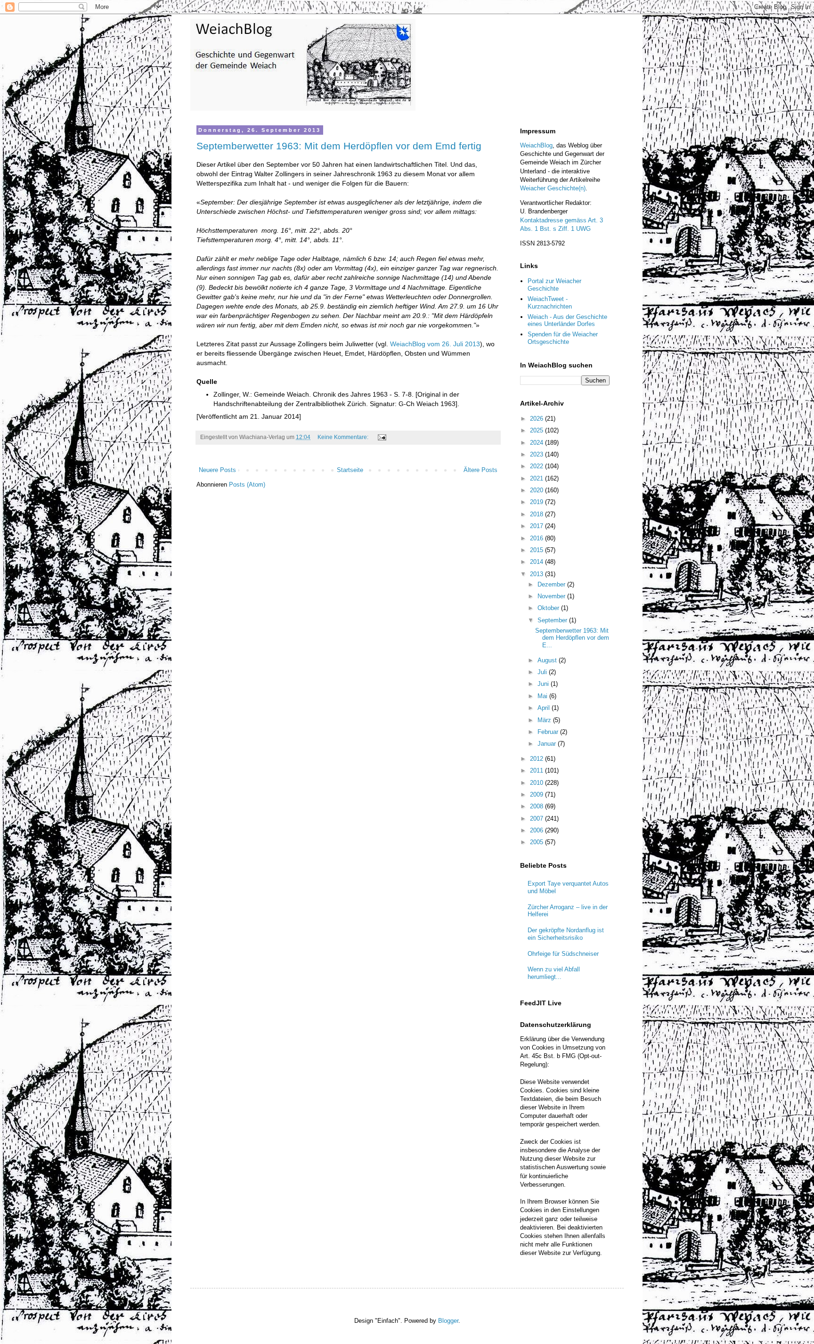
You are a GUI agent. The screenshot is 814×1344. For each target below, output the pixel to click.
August (548, 660)
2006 (537, 830)
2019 (537, 501)
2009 (537, 794)
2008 (537, 806)
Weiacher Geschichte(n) (553, 188)
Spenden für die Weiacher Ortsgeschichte (563, 338)
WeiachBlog (536, 145)
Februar (548, 731)
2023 (537, 454)
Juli (543, 672)
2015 (537, 550)
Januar (547, 743)
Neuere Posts (217, 469)
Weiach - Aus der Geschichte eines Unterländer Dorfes (567, 320)
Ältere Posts (480, 469)
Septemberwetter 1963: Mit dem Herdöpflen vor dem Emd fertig (338, 145)
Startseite (350, 469)
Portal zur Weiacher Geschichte (554, 284)
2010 (537, 782)
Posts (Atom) (247, 484)
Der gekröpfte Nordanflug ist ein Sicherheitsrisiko (566, 934)
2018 (537, 514)
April (544, 707)
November (552, 596)
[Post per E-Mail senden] (381, 437)
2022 (537, 466)
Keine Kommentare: (343, 437)
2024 (537, 442)
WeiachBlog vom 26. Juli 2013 (435, 344)
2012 (537, 758)
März (545, 720)
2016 (537, 538)
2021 (537, 478)
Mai (543, 696)
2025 (537, 430)
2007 (537, 818)
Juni (544, 683)
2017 (537, 525)
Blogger (448, 1320)
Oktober (549, 607)
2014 (537, 561)
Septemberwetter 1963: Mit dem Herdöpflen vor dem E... (572, 638)
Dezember (552, 584)
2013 (537, 574)
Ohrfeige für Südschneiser (563, 953)
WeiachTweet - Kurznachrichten (550, 302)
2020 (537, 490)
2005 (537, 842)
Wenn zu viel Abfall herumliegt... (554, 973)
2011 (537, 770)
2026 (537, 418)
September (553, 620)
